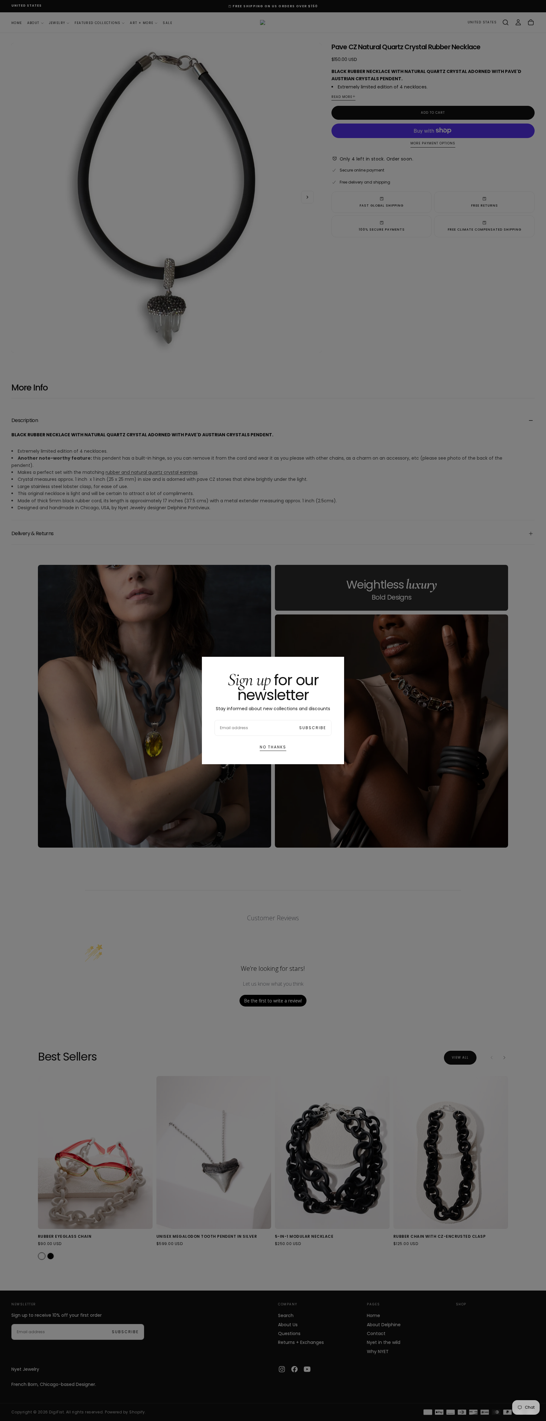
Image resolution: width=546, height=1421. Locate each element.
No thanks (273, 747)
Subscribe (312, 727)
